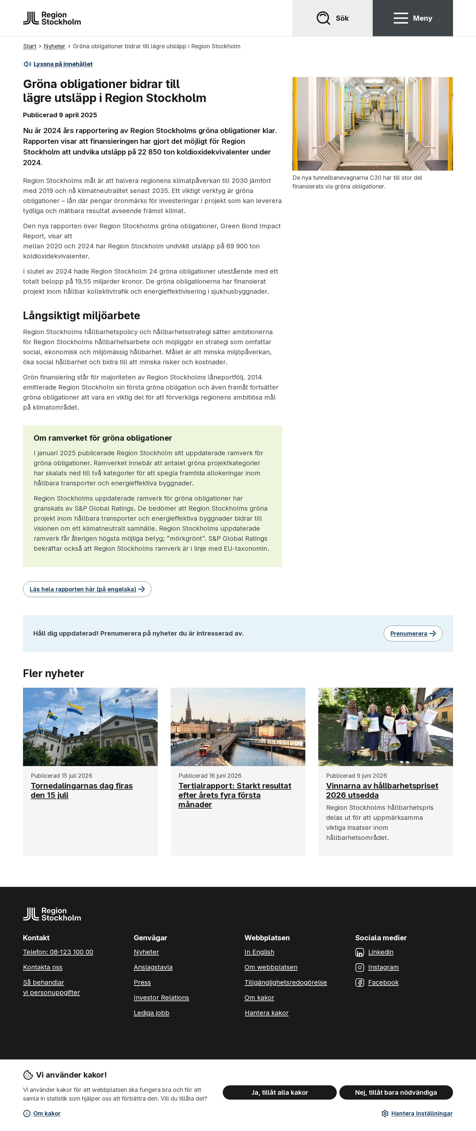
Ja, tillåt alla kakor (280, 1092)
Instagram (383, 967)
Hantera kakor (267, 1013)
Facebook (383, 982)
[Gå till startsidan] (52, 18)
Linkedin (380, 952)
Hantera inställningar (422, 1113)
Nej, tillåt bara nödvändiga (396, 1092)
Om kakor (47, 1113)
